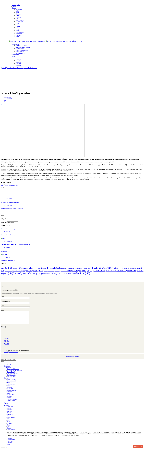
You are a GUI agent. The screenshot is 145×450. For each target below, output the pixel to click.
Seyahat (84, 270)
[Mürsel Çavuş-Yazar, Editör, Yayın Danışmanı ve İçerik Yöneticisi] (27, 41)
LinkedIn (18, 62)
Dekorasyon (87, 268)
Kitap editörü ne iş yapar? (8, 235)
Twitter (18, 60)
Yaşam (7, 273)
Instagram (18, 65)
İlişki (67, 273)
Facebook (18, 59)
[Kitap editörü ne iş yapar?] (8, 228)
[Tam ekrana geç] (3, 447)
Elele (118, 268)
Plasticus (58, 271)
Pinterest (6, 344)
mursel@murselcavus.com (11, 352)
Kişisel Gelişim (30, 271)
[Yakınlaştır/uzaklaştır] (1, 447)
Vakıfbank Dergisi (111, 271)
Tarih (5, 100)
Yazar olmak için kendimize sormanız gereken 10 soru (16, 244)
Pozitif (65, 271)
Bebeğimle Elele (28, 268)
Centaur (63, 268)
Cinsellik (71, 268)
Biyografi (53, 268)
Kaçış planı (4, 251)
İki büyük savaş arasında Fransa (10, 202)
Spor (92, 271)
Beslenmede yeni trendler (8, 260)
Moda (41, 271)
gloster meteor (4, 185)
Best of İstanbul (42, 268)
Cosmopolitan (78, 268)
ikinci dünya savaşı (14, 185)
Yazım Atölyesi (135, 270)
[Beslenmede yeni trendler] (4, 254)
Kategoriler (4, 222)
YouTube (18, 63)
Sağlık (74, 270)
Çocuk (60, 274)
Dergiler (97, 268)
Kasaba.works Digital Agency (73, 356)
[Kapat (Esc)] (6, 447)
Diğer (108, 267)
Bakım (16, 268)
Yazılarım (121, 271)
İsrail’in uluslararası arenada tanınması (12, 208)
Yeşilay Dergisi (39, 273)
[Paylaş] (4, 447)
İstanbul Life (81, 273)
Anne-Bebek (6, 268)
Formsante (133, 268)
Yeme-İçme (22, 273)
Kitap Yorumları (18, 271)
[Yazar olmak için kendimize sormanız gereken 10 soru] (3, 238)
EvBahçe (126, 268)
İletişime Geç (138, 446)
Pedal (46, 271)
